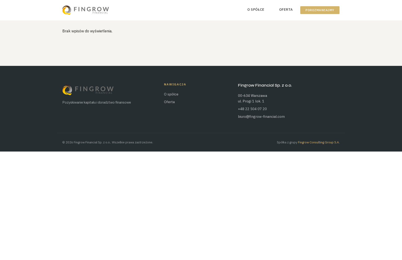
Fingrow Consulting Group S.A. (319, 142)
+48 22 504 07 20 (252, 109)
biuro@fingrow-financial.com (261, 116)
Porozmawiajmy (319, 10)
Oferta (286, 9)
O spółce (255, 9)
